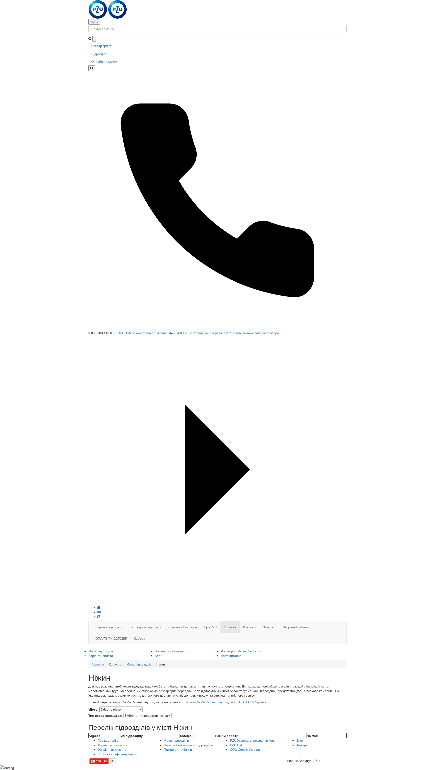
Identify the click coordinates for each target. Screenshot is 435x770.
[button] (217, 338)
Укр (93, 21)
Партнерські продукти (145, 627)
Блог (158, 655)
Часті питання (231, 655)
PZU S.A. (236, 745)
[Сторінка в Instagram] (98, 616)
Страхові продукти (109, 627)
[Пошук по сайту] (91, 68)
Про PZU (210, 627)
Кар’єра (302, 745)
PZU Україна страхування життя (253, 740)
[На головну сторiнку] (107, 9)
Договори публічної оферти (241, 651)
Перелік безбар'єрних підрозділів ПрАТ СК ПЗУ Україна (225, 702)
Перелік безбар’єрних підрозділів (188, 745)
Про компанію (107, 740)
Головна (98, 664)
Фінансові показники (112, 745)
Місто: (93, 709)
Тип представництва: (105, 715)
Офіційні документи (112, 749)
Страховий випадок (182, 627)
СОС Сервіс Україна (245, 749)
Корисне (230, 627)
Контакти (249, 627)
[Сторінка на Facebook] (98, 607)
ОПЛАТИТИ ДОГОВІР (111, 638)
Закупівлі (269, 627)
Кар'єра (139, 638)
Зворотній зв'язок (295, 627)
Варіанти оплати (100, 655)
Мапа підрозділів (100, 651)
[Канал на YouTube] (99, 612)
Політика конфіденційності (117, 754)
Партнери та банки (169, 651)
